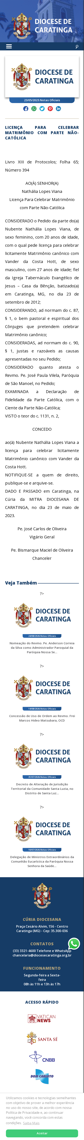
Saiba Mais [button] (31, 1123)
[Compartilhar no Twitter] (42, 109)
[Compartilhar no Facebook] (25, 109)
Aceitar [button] (42, 1133)
